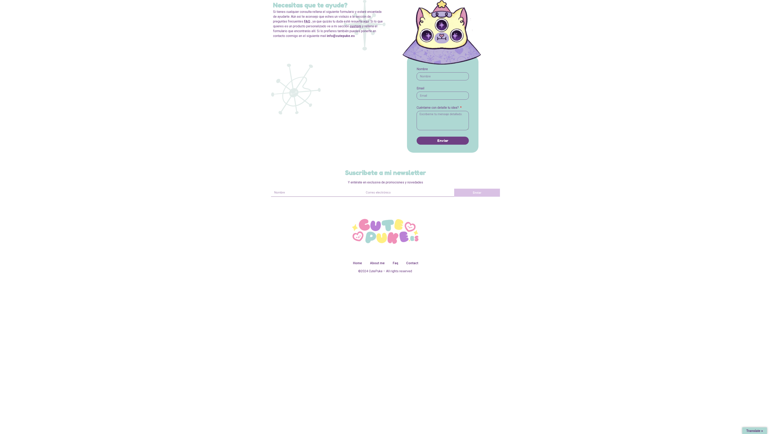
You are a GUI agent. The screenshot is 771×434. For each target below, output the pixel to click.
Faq (395, 263)
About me (377, 263)
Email (420, 88)
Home (357, 263)
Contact (412, 263)
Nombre (422, 69)
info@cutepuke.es (341, 36)
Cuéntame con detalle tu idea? (438, 108)
